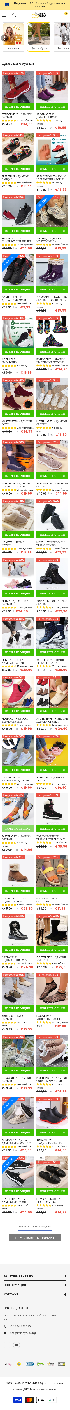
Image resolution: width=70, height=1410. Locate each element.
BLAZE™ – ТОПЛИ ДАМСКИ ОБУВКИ (13, 659)
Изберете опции (17, 104)
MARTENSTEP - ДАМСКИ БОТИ (17, 420)
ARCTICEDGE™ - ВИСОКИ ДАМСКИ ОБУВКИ (52, 718)
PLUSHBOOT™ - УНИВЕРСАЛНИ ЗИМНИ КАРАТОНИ (16, 237)
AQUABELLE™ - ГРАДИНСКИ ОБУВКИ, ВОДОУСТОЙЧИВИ (49, 1139)
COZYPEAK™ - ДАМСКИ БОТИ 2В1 (51, 956)
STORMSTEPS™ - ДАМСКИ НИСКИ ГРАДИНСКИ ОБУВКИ (49, 113)
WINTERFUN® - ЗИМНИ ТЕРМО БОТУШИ (50, 659)
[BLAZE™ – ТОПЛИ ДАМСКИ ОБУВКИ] (18, 630)
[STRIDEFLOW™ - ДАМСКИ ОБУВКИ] (52, 454)
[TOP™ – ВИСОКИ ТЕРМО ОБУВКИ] (52, 571)
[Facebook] (7, 1342)
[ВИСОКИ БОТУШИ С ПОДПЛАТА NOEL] (18, 869)
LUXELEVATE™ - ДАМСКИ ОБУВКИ (51, 420)
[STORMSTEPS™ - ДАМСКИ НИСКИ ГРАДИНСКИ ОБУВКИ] (52, 85)
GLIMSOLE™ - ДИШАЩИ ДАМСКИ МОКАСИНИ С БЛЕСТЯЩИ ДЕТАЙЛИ (16, 1139)
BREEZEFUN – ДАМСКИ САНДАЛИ (15, 175)
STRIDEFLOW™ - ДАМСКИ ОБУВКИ (52, 482)
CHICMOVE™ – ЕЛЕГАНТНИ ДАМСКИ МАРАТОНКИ (15, 776)
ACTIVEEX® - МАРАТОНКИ (10, 358)
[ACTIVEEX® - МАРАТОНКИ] (18, 330)
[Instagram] (16, 1342)
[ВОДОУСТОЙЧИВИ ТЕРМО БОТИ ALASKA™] (52, 807)
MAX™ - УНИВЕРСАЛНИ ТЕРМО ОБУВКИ (51, 541)
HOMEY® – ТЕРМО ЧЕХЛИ (13, 541)
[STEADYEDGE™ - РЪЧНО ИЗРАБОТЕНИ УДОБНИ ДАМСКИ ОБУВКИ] (52, 147)
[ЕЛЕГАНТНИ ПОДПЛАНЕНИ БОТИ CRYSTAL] (18, 928)
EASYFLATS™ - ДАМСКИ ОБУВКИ (16, 835)
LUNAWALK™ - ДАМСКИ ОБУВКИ (16, 1077)
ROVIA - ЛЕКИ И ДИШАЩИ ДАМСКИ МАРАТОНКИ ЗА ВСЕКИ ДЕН (16, 296)
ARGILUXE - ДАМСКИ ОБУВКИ (14, 1015)
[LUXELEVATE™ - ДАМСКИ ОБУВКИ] (52, 392)
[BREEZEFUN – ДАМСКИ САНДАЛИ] (18, 147)
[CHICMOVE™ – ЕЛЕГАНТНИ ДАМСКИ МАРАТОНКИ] (18, 748)
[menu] (4, 12)
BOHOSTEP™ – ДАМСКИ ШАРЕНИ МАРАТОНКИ (51, 358)
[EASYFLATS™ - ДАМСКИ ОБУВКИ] (18, 807)
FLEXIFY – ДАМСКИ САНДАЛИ (48, 897)
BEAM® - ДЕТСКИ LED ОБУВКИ (15, 600)
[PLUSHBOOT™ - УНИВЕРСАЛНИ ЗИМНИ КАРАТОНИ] (18, 209)
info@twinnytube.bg (23, 1330)
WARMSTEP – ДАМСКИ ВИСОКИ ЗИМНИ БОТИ (16, 482)
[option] (35, 3)
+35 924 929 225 (20, 1323)
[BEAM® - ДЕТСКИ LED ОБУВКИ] (18, 571)
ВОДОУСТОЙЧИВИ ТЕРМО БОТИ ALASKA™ (50, 835)
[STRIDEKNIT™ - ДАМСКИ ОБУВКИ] (18, 85)
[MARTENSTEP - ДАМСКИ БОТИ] (18, 392)
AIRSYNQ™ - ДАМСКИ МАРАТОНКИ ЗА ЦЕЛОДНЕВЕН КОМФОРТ (51, 237)
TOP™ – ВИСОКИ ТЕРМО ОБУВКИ (51, 600)
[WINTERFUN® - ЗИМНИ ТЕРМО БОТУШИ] (52, 630)
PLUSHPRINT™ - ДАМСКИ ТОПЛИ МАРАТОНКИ (51, 1077)
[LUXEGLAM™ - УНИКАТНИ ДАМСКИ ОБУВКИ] (52, 986)
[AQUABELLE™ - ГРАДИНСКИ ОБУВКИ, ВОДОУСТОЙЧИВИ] (52, 1111)
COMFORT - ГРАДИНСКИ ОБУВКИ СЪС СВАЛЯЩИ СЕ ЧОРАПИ (52, 296)
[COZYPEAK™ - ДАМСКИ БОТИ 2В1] (52, 928)
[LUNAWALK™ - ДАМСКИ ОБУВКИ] (18, 1048)
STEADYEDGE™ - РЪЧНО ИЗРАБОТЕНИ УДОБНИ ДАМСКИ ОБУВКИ (51, 175)
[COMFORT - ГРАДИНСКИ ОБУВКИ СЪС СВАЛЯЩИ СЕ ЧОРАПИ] (52, 268)
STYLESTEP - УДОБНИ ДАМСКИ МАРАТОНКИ (15, 1198)
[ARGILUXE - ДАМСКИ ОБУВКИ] (18, 986)
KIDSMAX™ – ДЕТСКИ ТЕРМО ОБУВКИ (15, 718)
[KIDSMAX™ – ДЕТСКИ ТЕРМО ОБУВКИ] (18, 689)
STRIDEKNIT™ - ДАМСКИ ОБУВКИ (17, 113)
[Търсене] (14, 12)
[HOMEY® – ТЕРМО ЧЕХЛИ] (18, 513)
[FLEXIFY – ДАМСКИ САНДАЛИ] (52, 869)
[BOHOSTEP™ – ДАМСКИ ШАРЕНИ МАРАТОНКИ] (52, 330)
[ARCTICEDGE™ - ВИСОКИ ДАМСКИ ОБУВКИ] (52, 689)
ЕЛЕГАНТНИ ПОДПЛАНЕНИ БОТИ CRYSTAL (14, 956)
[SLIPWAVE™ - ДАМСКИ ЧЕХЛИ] (52, 748)
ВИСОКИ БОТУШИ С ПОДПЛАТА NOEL (14, 897)
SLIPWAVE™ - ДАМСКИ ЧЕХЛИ (50, 776)
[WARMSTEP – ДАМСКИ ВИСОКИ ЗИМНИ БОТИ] (18, 454)
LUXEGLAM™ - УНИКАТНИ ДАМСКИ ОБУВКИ (49, 1015)
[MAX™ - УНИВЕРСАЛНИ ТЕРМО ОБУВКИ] (52, 513)
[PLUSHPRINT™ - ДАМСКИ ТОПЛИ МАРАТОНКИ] (52, 1048)
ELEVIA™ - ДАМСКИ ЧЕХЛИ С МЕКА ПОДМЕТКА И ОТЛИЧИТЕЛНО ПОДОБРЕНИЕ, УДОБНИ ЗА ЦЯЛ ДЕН (51, 1198)
